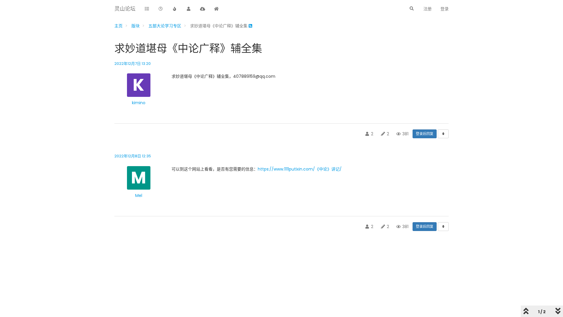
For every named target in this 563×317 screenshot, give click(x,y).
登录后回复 (424, 133)
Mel (138, 195)
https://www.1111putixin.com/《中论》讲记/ (300, 169)
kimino (138, 103)
